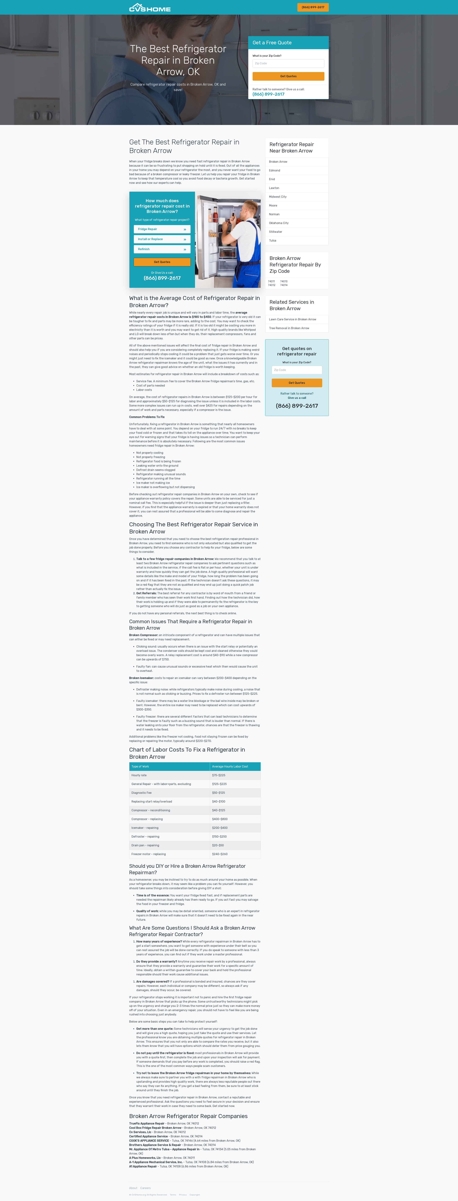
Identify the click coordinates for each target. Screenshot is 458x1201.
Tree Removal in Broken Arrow (289, 328)
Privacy (183, 1194)
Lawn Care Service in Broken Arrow (292, 319)
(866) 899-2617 (313, 7)
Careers (145, 1188)
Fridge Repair (147, 229)
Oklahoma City (279, 223)
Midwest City (278, 196)
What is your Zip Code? (267, 55)
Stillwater (275, 231)
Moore (273, 205)
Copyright (195, 1194)
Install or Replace (150, 239)
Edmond (274, 170)
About (133, 1188)
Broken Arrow (278, 161)
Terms (173, 1194)
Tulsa (272, 240)
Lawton (274, 188)
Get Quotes (288, 76)
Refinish (144, 249)
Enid (272, 179)
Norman (274, 214)
